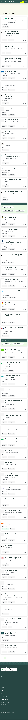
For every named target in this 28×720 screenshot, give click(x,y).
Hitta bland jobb (5, 685)
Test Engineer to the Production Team (13, 401)
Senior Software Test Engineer (13, 427)
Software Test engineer (11, 83)
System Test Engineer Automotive (14, 582)
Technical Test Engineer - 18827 (13, 168)
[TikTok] (10, 708)
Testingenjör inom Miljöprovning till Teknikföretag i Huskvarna (13, 192)
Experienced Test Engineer (12, 279)
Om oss (3, 676)
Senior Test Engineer (10, 71)
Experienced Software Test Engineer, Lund (12, 45)
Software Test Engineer (11, 570)
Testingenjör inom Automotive (13, 179)
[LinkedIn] (4, 708)
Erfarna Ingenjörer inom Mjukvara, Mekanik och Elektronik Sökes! (14, 255)
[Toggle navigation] (26, 2)
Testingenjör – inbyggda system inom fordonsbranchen (13, 558)
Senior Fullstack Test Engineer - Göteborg (13, 619)
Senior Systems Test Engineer (13, 439)
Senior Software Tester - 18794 (13, 291)
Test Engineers (9, 487)
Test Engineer (8, 131)
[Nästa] (23, 658)
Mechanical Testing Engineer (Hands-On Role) (12, 376)
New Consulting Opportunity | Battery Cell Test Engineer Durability (13, 474)
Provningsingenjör (10, 143)
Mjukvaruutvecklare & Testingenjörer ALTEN (11, 216)
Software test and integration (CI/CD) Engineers (13, 594)
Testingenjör (8, 545)
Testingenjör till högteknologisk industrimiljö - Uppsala (13, 632)
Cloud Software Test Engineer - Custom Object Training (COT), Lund (13, 59)
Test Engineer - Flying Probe (12, 510)
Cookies (3, 681)
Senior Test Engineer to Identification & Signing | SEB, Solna (13, 350)
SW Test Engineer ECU (11, 534)
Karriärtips (3, 704)
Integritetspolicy (5, 679)
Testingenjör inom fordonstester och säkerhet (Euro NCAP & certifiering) (13, 155)
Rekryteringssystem (6, 696)
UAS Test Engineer (10, 462)
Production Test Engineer (11, 229)
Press (2, 687)
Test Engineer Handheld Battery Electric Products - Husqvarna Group (13, 241)
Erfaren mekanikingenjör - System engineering (14, 328)
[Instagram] (2, 708)
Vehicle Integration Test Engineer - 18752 (14, 315)
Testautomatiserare (10, 607)
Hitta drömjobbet (5, 702)
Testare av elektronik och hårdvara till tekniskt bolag (12, 32)
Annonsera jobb (5, 693)
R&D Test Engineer (10, 108)
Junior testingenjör (10, 522)
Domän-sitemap (5, 683)
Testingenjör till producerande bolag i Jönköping (14, 19)
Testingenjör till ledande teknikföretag (11, 95)
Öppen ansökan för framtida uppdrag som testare (12, 363)
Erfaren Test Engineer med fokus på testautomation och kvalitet (13, 414)
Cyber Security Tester (11, 499)
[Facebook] (7, 708)
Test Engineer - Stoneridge (12, 119)
